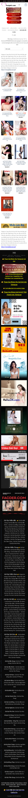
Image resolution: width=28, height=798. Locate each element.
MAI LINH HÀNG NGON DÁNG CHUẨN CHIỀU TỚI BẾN (21, 163)
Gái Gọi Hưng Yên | (14, 531)
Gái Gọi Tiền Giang (19, 593)
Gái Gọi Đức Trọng (19, 704)
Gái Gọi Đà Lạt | (9, 704)
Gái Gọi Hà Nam (13, 527)
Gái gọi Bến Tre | (16, 578)
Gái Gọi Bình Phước (16, 580)
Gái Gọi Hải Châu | (19, 680)
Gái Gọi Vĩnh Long (19, 595)
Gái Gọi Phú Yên (19, 560)
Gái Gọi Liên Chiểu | (9, 682)
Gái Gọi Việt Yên (16, 663)
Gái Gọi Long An (19, 589)
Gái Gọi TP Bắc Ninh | (10, 669)
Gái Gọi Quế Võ (19, 667)
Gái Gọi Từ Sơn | (20, 669)
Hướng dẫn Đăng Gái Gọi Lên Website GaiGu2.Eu (7, 215)
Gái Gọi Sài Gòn (9, 591)
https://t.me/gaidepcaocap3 (8, 69)
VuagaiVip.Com (17, 276)
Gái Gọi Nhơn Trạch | (15, 754)
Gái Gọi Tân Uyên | (19, 731)
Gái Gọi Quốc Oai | (20, 622)
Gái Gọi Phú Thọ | (15, 537)
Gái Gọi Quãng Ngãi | (14, 564)
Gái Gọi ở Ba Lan (19, 782)
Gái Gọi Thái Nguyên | (16, 539)
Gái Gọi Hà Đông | (14, 609)
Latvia (3, 784)
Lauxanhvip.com (18, 278)
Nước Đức (23, 784)
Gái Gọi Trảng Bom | (17, 756)
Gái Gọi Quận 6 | (15, 651)
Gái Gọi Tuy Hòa (19, 711)
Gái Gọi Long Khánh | (11, 752)
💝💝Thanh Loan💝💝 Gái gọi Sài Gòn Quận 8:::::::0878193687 (21, 114)
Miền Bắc (4, 255)
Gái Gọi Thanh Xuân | (19, 628)
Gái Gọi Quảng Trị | (17, 566)
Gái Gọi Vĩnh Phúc (15, 543)
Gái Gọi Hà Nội (9, 599)
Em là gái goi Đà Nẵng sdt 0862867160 (7, 90)
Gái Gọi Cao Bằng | (13, 525)
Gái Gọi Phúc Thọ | (9, 622)
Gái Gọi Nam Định (15, 535)
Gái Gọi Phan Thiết (16, 746)
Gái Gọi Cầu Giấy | (10, 603)
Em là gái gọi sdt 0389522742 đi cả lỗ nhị (21, 91)
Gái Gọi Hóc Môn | (15, 641)
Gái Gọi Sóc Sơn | (9, 624)
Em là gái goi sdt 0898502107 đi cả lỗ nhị (7, 139)
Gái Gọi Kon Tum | (17, 556)
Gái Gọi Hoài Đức (15, 612)
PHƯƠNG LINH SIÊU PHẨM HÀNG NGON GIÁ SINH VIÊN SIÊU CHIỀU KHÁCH (7, 189)
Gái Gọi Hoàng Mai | (17, 614)
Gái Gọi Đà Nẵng (13, 30)
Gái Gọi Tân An (20, 774)
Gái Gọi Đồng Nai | (17, 585)
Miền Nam (10, 255)
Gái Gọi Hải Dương (12, 529)
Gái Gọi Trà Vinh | (9, 595)
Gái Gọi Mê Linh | (18, 616)
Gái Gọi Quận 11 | (15, 645)
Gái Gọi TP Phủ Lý (18, 677)
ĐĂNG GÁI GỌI (10, 256)
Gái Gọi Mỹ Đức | (17, 618)
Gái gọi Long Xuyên (14, 717)
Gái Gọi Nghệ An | (18, 558)
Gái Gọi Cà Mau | (18, 583)
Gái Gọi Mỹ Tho (20, 777)
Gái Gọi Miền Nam (10, 574)
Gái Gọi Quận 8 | (15, 653)
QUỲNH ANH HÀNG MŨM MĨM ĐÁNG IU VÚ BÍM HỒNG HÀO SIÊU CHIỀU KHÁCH (20, 189)
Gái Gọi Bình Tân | (15, 636)
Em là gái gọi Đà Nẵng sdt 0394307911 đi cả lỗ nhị (7, 114)
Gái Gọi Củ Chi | (15, 639)
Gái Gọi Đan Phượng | (14, 605)
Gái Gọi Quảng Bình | (11, 562)
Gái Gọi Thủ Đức (16, 657)
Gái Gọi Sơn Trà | (12, 684)
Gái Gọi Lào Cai (15, 533)
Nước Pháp (16, 786)
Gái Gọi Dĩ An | (9, 731)
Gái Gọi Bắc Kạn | (13, 522)
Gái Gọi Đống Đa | (16, 607)
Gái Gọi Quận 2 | (15, 647)
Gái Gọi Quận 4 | (14, 649)
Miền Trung (17, 255)
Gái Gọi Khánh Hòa (10, 696)
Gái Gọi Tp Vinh (19, 708)
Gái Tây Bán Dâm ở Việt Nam (8, 782)
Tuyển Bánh (18, 256)
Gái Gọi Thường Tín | (10, 630)
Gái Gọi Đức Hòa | (10, 774)
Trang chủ (5, 28)
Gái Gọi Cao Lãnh (20, 762)
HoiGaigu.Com (9, 278)
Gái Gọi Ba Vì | (9, 601)
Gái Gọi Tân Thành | (12, 723)
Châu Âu (23, 255)
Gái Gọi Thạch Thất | (17, 626)
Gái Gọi (25, 782)
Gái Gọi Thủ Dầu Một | (10, 733)
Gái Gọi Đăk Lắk (15, 551)
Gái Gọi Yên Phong (14, 671)
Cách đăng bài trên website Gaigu (15, 288)
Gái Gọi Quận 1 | (16, 643)
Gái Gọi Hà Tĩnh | (14, 554)
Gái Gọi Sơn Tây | (18, 624)
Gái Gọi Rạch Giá (14, 768)
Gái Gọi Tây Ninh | (9, 593)
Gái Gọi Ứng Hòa (20, 630)
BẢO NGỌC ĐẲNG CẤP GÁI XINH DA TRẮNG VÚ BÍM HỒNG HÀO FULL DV (7, 163)
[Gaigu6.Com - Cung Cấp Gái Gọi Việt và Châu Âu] (8, 5)
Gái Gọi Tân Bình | (14, 655)
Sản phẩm (13, 28)
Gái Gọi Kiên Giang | (9, 589)
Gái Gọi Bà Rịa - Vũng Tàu (15, 576)
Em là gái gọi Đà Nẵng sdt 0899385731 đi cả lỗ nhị (21, 139)
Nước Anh (13, 784)
